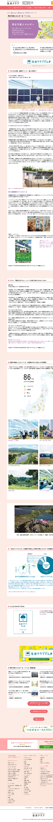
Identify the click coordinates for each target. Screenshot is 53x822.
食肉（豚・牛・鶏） (28, 768)
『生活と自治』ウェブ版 (45, 780)
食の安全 (42, 757)
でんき (9, 795)
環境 (41, 759)
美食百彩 (26, 776)
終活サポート (11, 802)
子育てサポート (11, 790)
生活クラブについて (13, 760)
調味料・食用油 (27, 782)
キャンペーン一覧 (11, 768)
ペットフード (27, 794)
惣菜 (25, 778)
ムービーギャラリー (12, 766)
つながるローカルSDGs (45, 771)
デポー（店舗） (11, 793)
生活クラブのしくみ (12, 764)
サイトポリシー (29, 807)
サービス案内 (11, 783)
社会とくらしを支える (45, 762)
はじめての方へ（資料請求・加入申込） (15, 786)
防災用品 (26, 792)
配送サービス (11, 792)
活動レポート (42, 677)
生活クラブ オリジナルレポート (14, 677)
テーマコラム (43, 785)
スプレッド (26, 766)
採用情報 (10, 780)
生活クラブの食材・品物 (30, 755)
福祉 (9, 797)
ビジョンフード (27, 757)
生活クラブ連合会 (49, 807)
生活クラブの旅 (11, 800)
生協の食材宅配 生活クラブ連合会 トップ (14, 756)
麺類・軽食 (26, 780)
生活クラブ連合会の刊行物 (13, 771)
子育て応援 (26, 789)
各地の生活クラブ (11, 776)
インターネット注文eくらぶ (14, 788)
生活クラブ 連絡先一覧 (13, 778)
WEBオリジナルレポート (26, 677)
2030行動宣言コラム (45, 773)
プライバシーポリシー (38, 807)
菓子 (25, 785)
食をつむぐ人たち (44, 778)
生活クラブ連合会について (13, 775)
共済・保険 (10, 799)
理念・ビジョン (11, 762)
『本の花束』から (44, 782)
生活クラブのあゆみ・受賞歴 (14, 769)
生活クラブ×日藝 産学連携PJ (47, 776)
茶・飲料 (26, 787)
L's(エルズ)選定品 (28, 759)
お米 (25, 761)
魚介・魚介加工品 (28, 773)
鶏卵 (25, 762)
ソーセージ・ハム (28, 769)
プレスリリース (44, 769)
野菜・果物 (26, 771)
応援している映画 (11, 773)
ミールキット (27, 775)
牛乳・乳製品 (27, 764)
